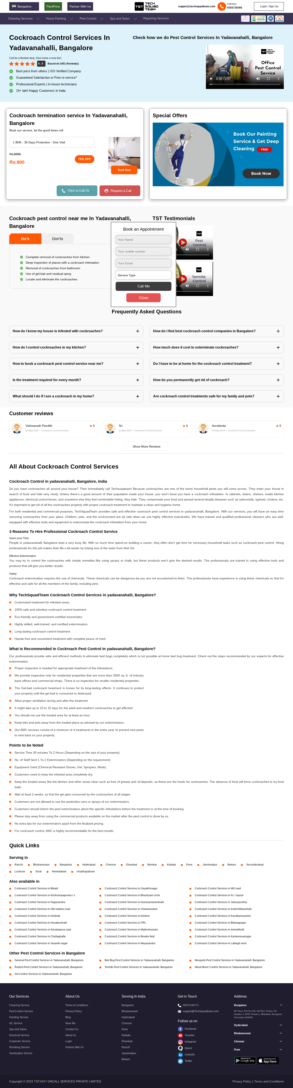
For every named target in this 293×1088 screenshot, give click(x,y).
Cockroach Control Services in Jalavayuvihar (221, 902)
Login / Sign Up (269, 6)
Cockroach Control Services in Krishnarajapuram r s (45, 895)
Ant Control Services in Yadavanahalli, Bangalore (43, 973)
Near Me (70, 1023)
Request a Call (121, 190)
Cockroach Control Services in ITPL (125, 922)
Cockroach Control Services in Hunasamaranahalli (134, 902)
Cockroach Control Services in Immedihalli (219, 929)
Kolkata (171, 864)
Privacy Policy (73, 1011)
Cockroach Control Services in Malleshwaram (131, 929)
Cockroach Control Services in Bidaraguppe (220, 922)
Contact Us (71, 1029)
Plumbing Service (19, 1047)
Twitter (188, 1060)
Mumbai (152, 864)
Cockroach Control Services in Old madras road (42, 909)
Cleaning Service (19, 1005)
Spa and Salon (120, 18)
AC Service (15, 1023)
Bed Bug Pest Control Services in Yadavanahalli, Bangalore (139, 960)
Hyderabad (88, 864)
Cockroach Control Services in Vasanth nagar (41, 943)
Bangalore (66, 864)
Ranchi (19, 864)
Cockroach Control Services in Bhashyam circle (132, 895)
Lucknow (20, 871)
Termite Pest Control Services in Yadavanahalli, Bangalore (139, 967)
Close (143, 298)
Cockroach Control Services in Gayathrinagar (131, 888)
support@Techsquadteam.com (201, 1011)
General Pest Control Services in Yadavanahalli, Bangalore (49, 960)
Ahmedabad (59, 871)
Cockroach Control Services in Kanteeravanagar (223, 936)
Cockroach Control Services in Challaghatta (40, 936)
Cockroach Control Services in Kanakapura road (43, 929)
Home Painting (56, 18)
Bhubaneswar (41, 864)
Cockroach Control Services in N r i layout (219, 895)
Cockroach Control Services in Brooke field (130, 936)
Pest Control (88, 18)
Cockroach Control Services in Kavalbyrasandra (223, 915)
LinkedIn (189, 1054)
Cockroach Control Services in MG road (218, 888)
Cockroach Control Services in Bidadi (36, 888)
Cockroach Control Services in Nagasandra (40, 902)
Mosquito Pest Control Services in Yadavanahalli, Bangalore (230, 960)
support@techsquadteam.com (196, 6)
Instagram (190, 1041)
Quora (188, 1048)
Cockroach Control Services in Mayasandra (130, 943)
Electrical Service (19, 1035)
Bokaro (232, 864)
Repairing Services (156, 18)
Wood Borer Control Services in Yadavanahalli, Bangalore (228, 967)
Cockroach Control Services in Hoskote (37, 915)
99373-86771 (191, 1005)
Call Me (143, 286)
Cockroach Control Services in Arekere (127, 915)
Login (68, 1041)
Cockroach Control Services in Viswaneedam (131, 909)
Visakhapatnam (86, 871)
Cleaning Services (20, 18)
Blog (68, 1017)
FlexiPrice (53, 6)
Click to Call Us (78, 190)
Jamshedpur (210, 864)
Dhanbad (131, 864)
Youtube (189, 1035)
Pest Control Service (21, 1011)
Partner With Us (80, 6)
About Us (70, 1035)
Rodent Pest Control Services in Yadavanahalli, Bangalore (49, 967)
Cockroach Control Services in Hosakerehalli (41, 922)
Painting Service (18, 1017)
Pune (189, 864)
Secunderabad (255, 864)
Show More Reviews (146, 446)
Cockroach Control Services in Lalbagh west (220, 943)
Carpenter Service (19, 1041)
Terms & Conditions (76, 1005)
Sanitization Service (20, 1053)
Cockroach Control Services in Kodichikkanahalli (223, 909)
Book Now (124, 169)
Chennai (111, 864)
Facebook (190, 1028)
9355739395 (234, 7)
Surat (38, 871)
